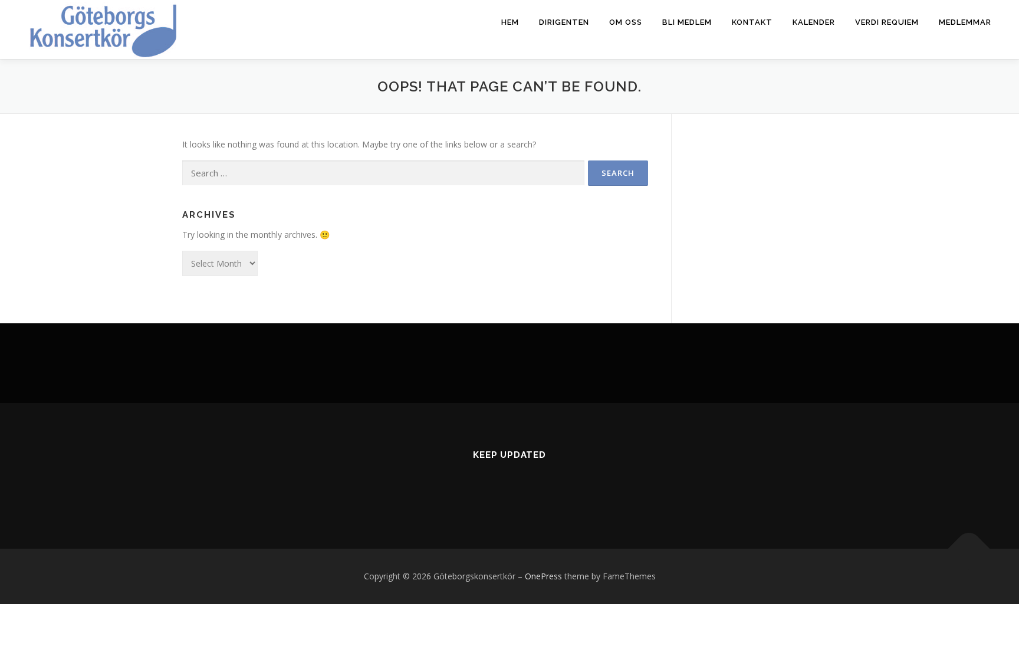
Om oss (625, 22)
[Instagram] (524, 486)
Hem (510, 22)
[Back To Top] (969, 549)
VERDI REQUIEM (887, 22)
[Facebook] (495, 486)
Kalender (814, 22)
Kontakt (752, 22)
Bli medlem (687, 22)
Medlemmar (965, 22)
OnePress (543, 576)
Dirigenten (564, 22)
